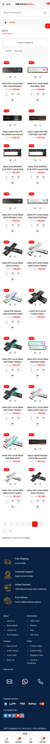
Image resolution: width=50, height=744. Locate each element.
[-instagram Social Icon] (14, 716)
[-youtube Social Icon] (18, 716)
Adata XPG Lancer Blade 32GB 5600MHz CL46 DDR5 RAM (12, 217)
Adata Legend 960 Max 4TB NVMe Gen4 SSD (38, 456)
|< (5, 524)
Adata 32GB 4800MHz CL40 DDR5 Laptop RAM (12, 167)
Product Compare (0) (25, 43)
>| (10, 531)
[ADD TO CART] (10, 76)
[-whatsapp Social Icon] (22, 716)
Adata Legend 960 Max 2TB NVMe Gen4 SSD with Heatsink (38, 134)
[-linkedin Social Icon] (5, 716)
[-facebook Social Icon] (10, 716)
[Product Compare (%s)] (14, 76)
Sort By (8, 51)
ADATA (12, 22)
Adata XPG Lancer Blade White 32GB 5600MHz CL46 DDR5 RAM (37, 217)
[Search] (44, 12)
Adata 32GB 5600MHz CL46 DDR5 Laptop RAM (37, 167)
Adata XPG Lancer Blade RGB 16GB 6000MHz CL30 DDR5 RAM (12, 86)
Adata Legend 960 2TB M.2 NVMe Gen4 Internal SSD (12, 134)
